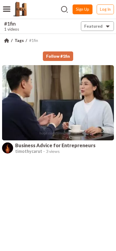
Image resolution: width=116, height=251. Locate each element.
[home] (19, 9)
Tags (19, 40)
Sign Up (82, 9)
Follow (58, 56)
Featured (93, 26)
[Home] (6, 40)
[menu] (6, 5)
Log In (105, 9)
